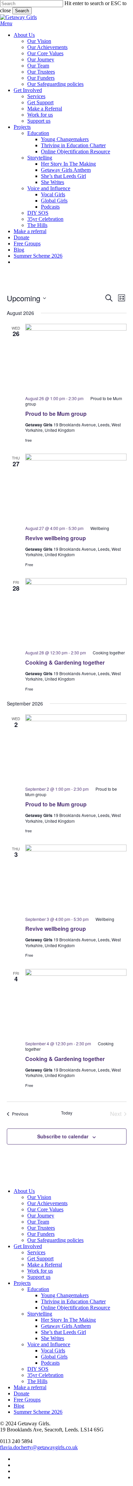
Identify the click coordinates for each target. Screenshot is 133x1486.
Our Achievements (47, 1203)
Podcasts (50, 1363)
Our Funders (41, 1234)
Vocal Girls (53, 1350)
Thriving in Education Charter (73, 1301)
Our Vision (39, 1197)
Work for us (40, 1271)
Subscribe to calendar (62, 1136)
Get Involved (28, 1246)
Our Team (38, 1222)
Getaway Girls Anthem (66, 1326)
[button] (6, 23)
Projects (22, 1283)
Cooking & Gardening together (65, 662)
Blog (19, 1406)
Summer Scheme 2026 (38, 1412)
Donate (21, 1393)
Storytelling (39, 1314)
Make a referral (30, 1387)
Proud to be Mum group (56, 414)
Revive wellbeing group (55, 538)
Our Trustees (41, 1228)
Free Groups (27, 1399)
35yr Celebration (45, 1375)
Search (22, 10)
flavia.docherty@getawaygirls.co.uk (39, 1447)
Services (36, 1252)
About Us (24, 1191)
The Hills (37, 1381)
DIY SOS (37, 1369)
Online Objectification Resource (75, 1307)
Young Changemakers (65, 1295)
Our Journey (40, 1215)
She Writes (52, 1338)
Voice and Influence (48, 1344)
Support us (38, 1277)
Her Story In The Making (68, 1320)
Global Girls (54, 1357)
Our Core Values (45, 1209)
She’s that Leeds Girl (63, 1332)
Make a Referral (44, 1265)
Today (66, 1113)
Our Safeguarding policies (55, 1240)
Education (38, 1289)
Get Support (40, 1258)
